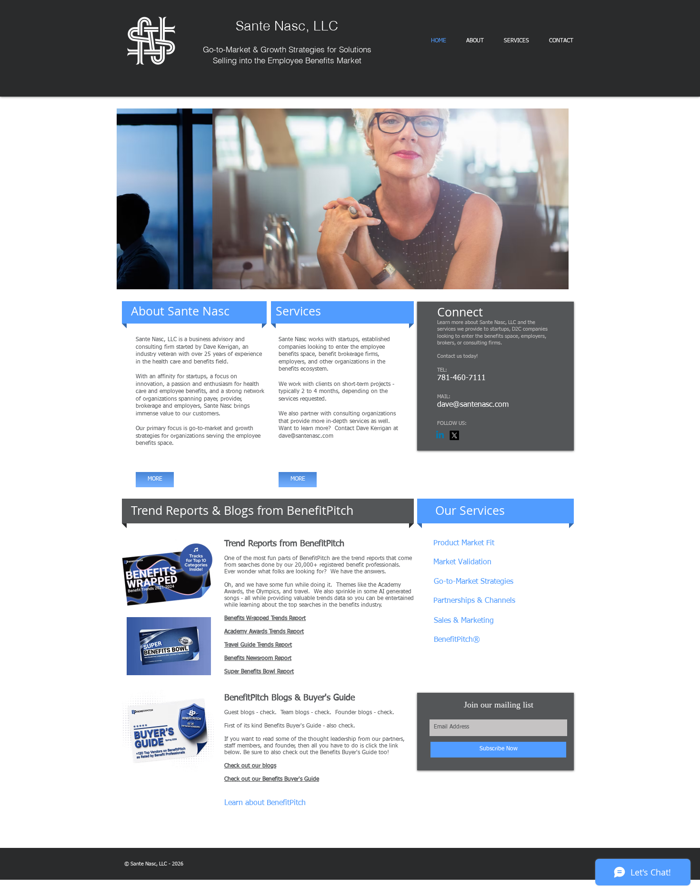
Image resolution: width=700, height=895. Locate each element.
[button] (343, 198)
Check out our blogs (250, 766)
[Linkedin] (440, 435)
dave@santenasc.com (306, 436)
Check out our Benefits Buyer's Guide (271, 779)
